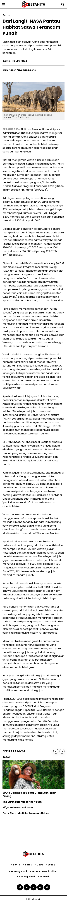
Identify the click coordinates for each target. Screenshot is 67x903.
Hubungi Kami (27, 876)
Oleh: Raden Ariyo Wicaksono (19, 70)
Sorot (28, 864)
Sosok (51, 864)
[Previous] (55, 751)
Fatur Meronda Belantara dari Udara (25, 813)
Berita (16, 864)
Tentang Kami (19, 871)
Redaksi (44, 876)
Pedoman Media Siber (44, 871)
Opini (40, 864)
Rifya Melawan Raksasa (17, 807)
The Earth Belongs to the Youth (22, 802)
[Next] (62, 751)
